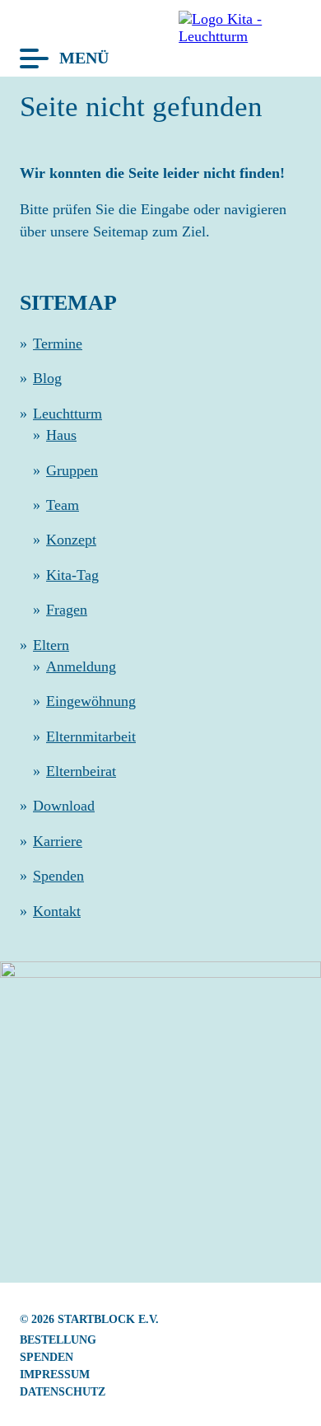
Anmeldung (81, 666)
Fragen (66, 609)
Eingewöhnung (91, 701)
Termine (57, 343)
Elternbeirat (81, 771)
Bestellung (58, 1339)
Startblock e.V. (108, 1318)
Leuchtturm (67, 413)
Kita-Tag (72, 575)
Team (62, 505)
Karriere (57, 841)
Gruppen (72, 470)
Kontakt (57, 911)
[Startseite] (235, 36)
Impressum (55, 1374)
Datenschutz (62, 1391)
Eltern (51, 645)
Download (64, 805)
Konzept (71, 539)
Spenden (58, 875)
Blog (47, 378)
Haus (61, 435)
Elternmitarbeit (91, 736)
